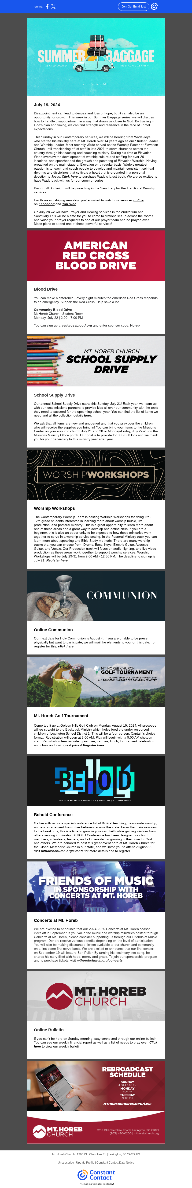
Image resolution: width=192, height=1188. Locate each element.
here (87, 415)
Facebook (47, 204)
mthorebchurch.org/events (62, 851)
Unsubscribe (66, 1162)
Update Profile (85, 1162)
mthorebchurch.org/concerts (100, 960)
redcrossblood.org (77, 325)
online (138, 200)
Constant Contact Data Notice (115, 1162)
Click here (70, 176)
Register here (57, 560)
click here (65, 646)
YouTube (69, 204)
